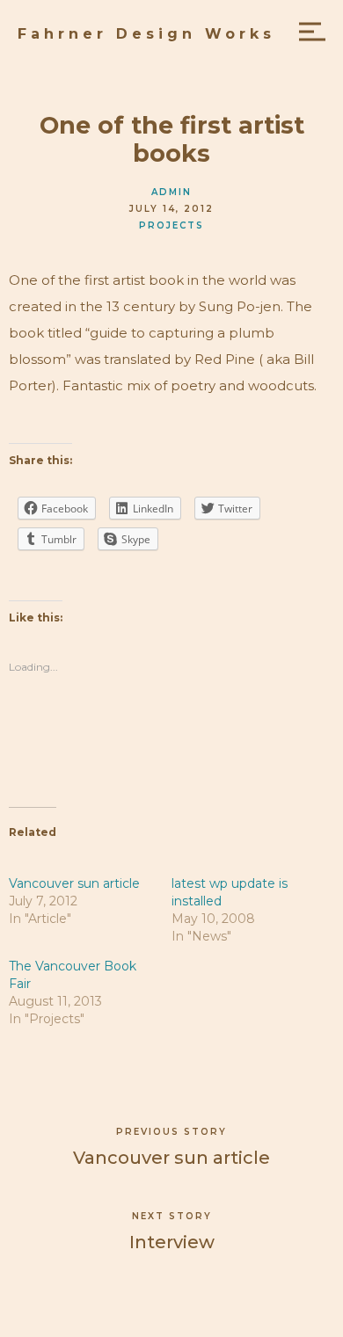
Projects (171, 225)
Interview (172, 1242)
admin (171, 192)
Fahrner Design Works (146, 33)
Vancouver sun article (74, 883)
